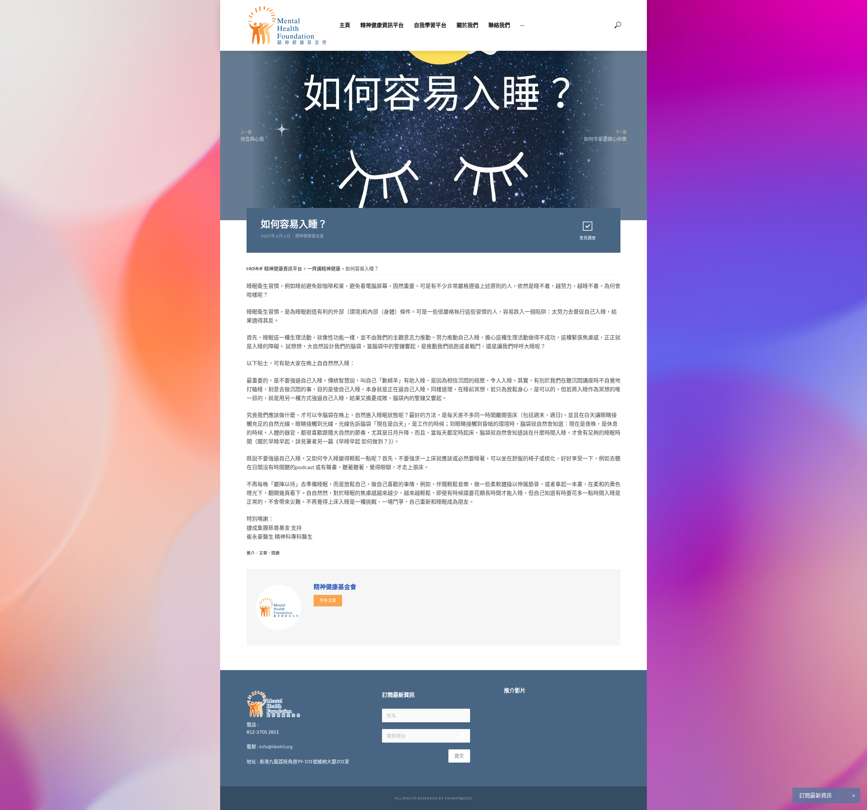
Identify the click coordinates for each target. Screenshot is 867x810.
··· (522, 25)
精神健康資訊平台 (382, 25)
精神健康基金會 (309, 235)
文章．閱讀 (269, 553)
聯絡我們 (499, 25)
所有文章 (328, 600)
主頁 (344, 25)
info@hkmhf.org (276, 746)
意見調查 (587, 238)
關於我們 (467, 25)
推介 (251, 553)
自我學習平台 (430, 25)
